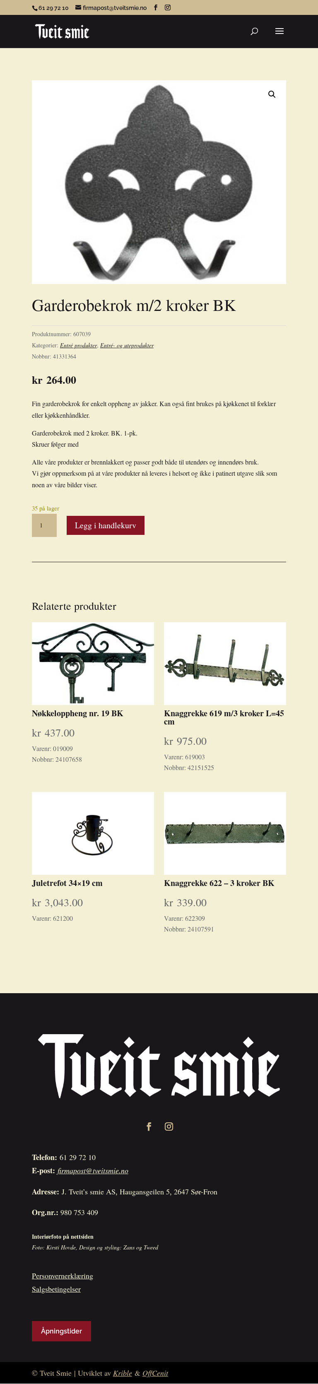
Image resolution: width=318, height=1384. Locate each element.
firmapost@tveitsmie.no (93, 1170)
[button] (272, 94)
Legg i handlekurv (105, 525)
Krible (122, 1373)
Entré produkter (78, 345)
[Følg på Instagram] (169, 1126)
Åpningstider (61, 1331)
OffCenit (155, 1373)
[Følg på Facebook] (149, 1126)
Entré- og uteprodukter (127, 345)
